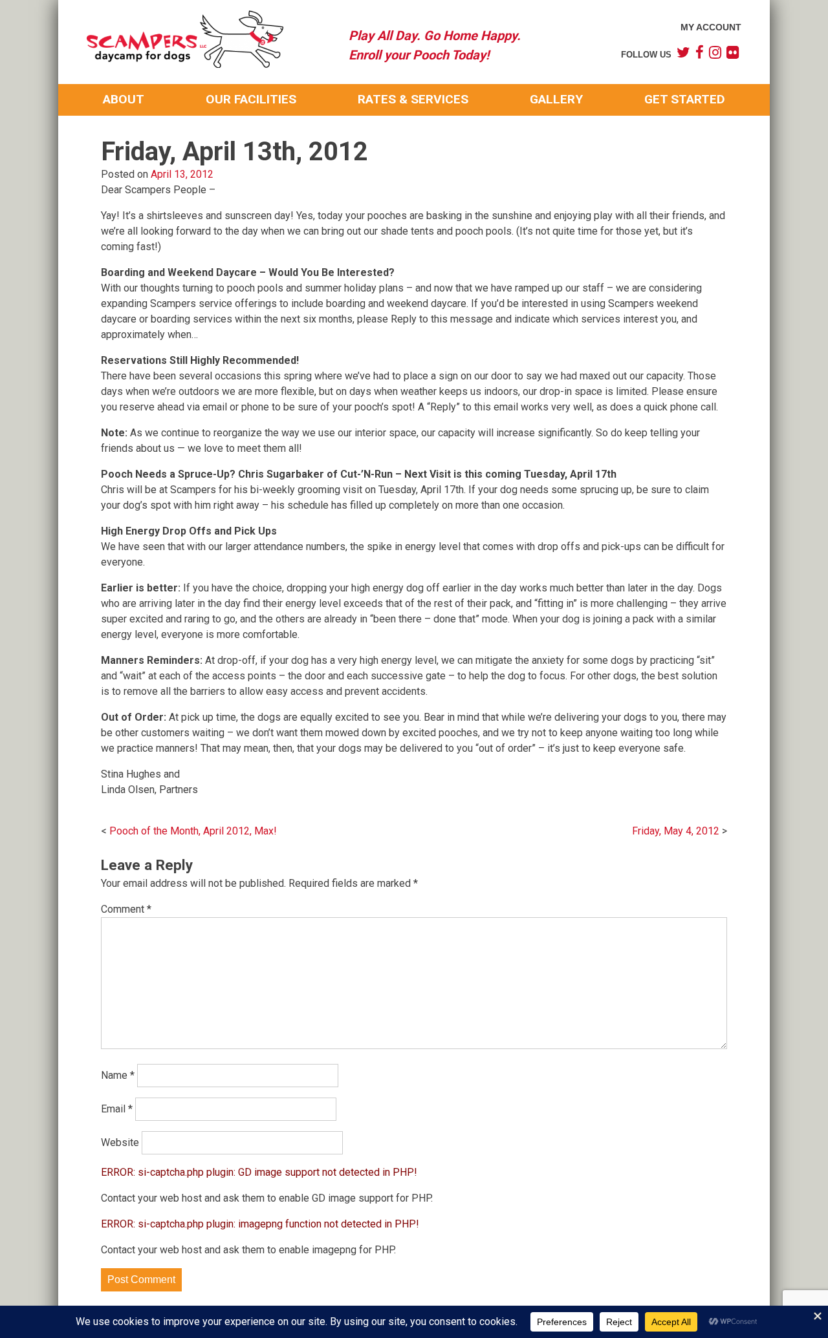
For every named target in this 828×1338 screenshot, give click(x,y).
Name (118, 1075)
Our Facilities (251, 99)
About (123, 99)
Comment (126, 909)
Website (120, 1142)
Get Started (684, 99)
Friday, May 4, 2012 (675, 831)
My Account (711, 27)
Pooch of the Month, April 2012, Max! (193, 831)
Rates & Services (413, 99)
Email (117, 1109)
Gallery (556, 99)
